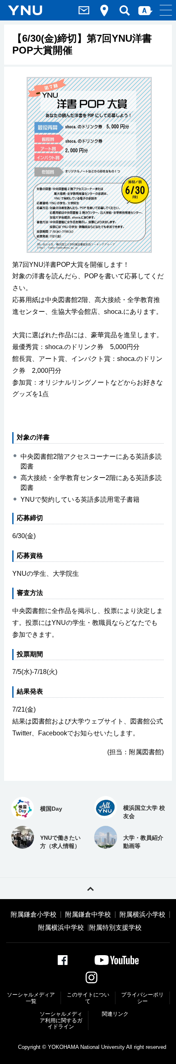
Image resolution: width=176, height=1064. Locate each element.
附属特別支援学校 (115, 927)
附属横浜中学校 (61, 927)
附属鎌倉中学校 (88, 914)
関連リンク (115, 1014)
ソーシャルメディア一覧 (31, 998)
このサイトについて (88, 998)
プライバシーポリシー (142, 998)
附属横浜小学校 (142, 914)
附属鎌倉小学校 (33, 914)
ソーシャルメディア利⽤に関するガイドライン (61, 1020)
